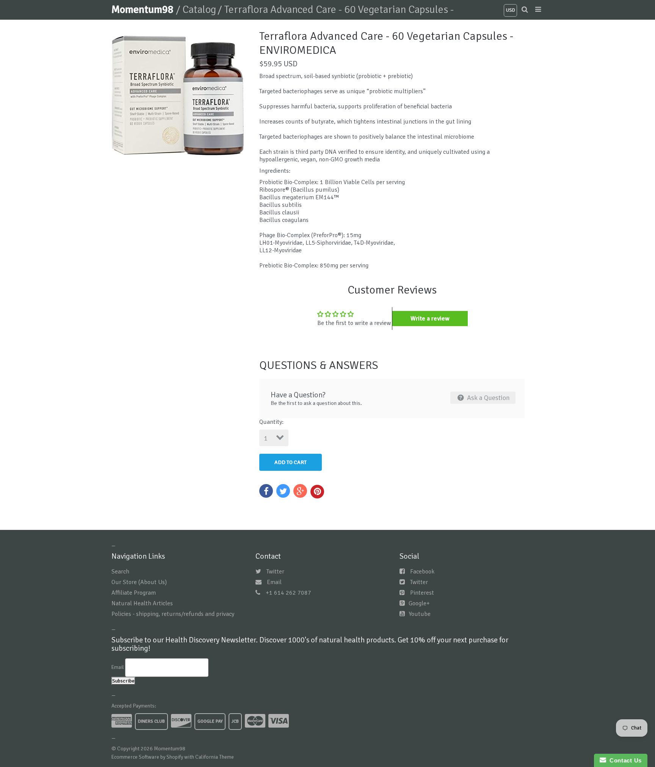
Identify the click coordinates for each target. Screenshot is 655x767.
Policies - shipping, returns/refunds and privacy (172, 614)
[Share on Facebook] (266, 491)
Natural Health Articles (142, 603)
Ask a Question (487, 398)
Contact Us (624, 760)
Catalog (199, 9)
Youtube (420, 614)
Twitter (275, 571)
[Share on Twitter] (283, 491)
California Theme (214, 757)
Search (120, 571)
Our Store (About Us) (139, 582)
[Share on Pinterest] (317, 491)
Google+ (419, 603)
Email (274, 582)
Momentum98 (143, 9)
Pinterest (422, 593)
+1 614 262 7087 (288, 593)
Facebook (422, 571)
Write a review (430, 318)
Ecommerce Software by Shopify (147, 757)
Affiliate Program (133, 593)
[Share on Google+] (300, 491)
